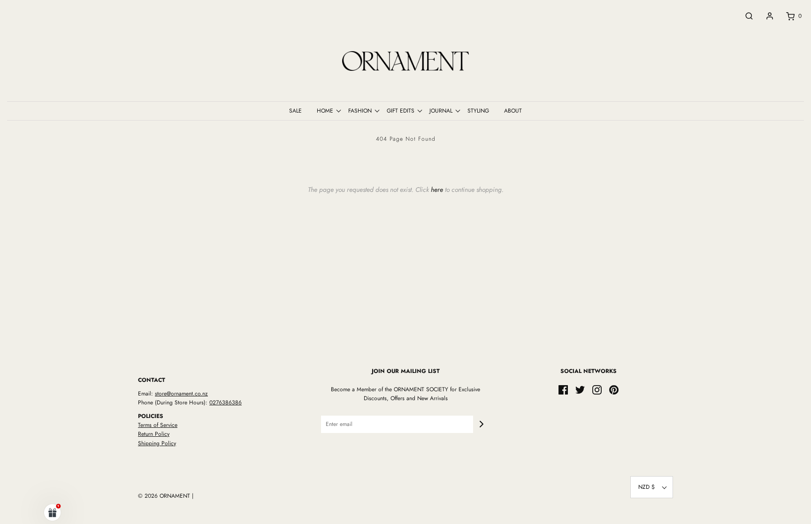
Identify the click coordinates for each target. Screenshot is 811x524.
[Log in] (765, 16)
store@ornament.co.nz (181, 393)
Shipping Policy (157, 443)
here (437, 189)
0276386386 (225, 402)
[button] (651, 487)
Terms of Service (157, 425)
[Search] (744, 16)
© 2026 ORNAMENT (164, 496)
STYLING (478, 110)
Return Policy (153, 434)
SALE (295, 110)
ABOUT (513, 110)
